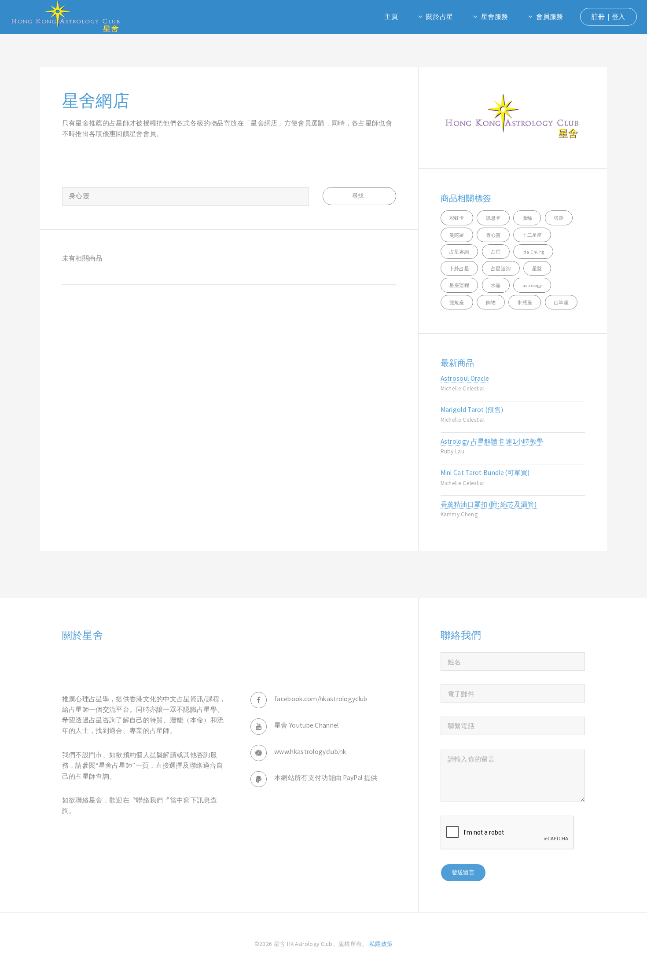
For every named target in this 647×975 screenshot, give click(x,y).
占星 (496, 252)
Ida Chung (533, 252)
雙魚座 (456, 302)
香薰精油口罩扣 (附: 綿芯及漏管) (489, 504)
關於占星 (439, 16)
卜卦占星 (459, 268)
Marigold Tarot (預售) (472, 409)
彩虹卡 (456, 218)
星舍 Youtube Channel (306, 725)
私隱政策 (381, 944)
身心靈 (493, 235)
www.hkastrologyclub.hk (310, 751)
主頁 (391, 16)
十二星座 (532, 235)
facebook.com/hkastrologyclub (321, 699)
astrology (532, 285)
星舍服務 (494, 16)
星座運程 (459, 285)
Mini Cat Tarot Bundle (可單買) (485, 472)
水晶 (496, 285)
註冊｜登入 (608, 16)
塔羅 (559, 218)
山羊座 (561, 302)
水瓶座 (524, 302)
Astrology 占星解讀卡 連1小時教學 (492, 441)
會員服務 (549, 16)
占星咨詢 (459, 252)
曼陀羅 (456, 235)
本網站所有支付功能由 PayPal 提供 (325, 777)
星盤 (537, 268)
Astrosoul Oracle (465, 378)
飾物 (491, 302)
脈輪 (527, 218)
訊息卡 (493, 218)
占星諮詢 (501, 268)
